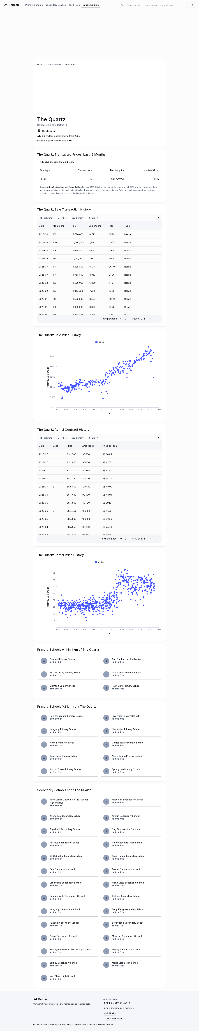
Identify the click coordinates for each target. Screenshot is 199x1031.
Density (79, 218)
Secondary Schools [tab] (56, 5)
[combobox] (153, 5)
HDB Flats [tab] (74, 5)
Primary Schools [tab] (34, 5)
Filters (64, 218)
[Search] (158, 218)
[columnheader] (44, 226)
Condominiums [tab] (91, 5)
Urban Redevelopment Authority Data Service (68, 187)
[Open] (183, 5)
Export (95, 218)
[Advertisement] (99, 89)
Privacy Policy (66, 1024)
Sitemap (53, 1024)
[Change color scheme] (192, 5)
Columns (48, 218)
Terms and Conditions (85, 1024)
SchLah (44, 1024)
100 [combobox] (121, 318)
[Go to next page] (156, 318)
